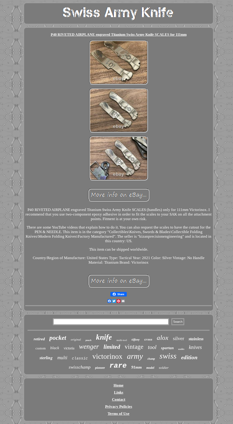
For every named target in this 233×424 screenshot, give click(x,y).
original (76, 339)
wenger (89, 346)
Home (119, 385)
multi (62, 357)
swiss (168, 355)
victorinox (107, 356)
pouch (88, 340)
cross (148, 339)
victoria (69, 348)
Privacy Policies (118, 406)
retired (39, 339)
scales (181, 349)
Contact (118, 399)
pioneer (100, 367)
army (135, 356)
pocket (57, 337)
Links (118, 392)
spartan (167, 348)
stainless (196, 338)
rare (118, 366)
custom (40, 348)
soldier (164, 367)
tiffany (136, 339)
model (150, 367)
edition (189, 357)
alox (162, 337)
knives (195, 347)
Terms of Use (118, 413)
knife (104, 337)
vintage (134, 346)
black (54, 348)
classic (80, 358)
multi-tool (121, 340)
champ (151, 358)
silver (178, 338)
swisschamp (80, 366)
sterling (46, 357)
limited (112, 346)
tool (152, 347)
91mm (136, 367)
